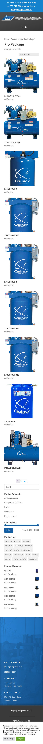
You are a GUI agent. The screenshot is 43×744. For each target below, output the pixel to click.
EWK (16, 550)
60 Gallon (26, 541)
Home (6, 39)
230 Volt (28, 546)
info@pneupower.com (21, 9)
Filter (8, 530)
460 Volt (8, 550)
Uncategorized (10, 516)
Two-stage (33, 559)
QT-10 (7, 559)
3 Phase (17, 541)
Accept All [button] (20, 739)
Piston (8, 554)
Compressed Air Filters (13, 502)
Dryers (6, 507)
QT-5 (28, 554)
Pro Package (19, 554)
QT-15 (15, 559)
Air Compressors (11, 498)
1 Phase (8, 541)
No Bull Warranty (26, 550)
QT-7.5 (35, 554)
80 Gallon (8, 546)
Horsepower (9, 511)
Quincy (23, 559)
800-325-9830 (16, 6)
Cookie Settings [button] (9, 739)
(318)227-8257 (10, 672)
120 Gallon (19, 546)
